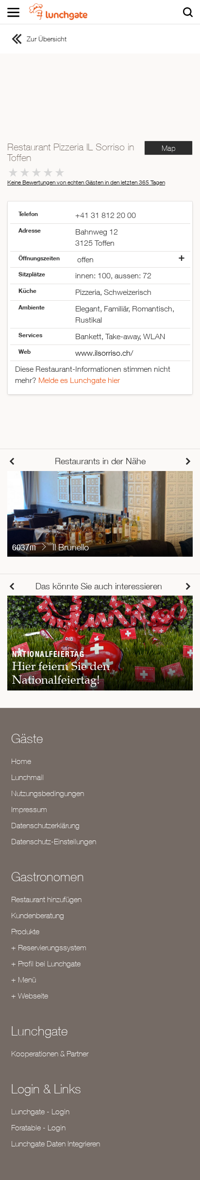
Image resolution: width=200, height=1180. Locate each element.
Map (168, 148)
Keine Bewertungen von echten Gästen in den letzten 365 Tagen (86, 182)
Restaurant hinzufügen (46, 899)
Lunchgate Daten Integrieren (55, 1143)
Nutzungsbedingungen (47, 793)
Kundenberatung (37, 915)
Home (21, 761)
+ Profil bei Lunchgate (46, 963)
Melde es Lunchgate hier (79, 380)
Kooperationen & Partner (49, 1053)
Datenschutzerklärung (45, 825)
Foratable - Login (38, 1127)
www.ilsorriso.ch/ (104, 352)
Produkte (25, 931)
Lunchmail (27, 777)
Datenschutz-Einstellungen (53, 841)
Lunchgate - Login (40, 1111)
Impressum (29, 809)
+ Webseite (29, 995)
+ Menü (23, 979)
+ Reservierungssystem (48, 947)
